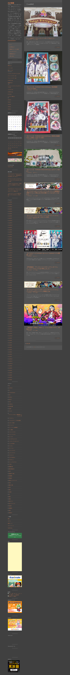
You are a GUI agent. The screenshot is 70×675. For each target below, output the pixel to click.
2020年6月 (10, 372)
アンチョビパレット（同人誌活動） (15, 420)
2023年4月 (10, 294)
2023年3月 (10, 296)
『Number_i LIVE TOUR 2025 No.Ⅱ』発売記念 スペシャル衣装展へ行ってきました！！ (15, 185)
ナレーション (11, 448)
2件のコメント (35, 172)
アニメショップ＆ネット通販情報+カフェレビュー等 (15, 415)
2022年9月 (10, 310)
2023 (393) (9, 106)
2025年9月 (10, 227)
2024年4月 (10, 266)
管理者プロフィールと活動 (14, 49)
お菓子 (10, 408)
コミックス (11, 436)
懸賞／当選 (11, 485)
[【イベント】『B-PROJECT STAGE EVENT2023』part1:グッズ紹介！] (43, 158)
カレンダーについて (12, 51)
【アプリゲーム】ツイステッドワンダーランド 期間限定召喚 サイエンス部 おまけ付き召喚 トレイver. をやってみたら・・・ (43, 193)
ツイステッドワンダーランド (14, 441)
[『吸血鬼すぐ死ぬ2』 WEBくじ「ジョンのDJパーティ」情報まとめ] (43, 315)
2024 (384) (9, 104)
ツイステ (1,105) (10, 89)
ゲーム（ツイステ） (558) (12, 78)
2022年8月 (10, 312)
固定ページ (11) (10, 70)
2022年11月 (10, 305)
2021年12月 (10, 331)
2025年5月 (10, 236)
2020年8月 (10, 368)
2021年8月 (10, 340)
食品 (10, 510)
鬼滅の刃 (10, 512)
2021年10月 (10, 335)
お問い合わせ (11, 56)
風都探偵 (10, 508)
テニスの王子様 (11, 443)
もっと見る (57, 47)
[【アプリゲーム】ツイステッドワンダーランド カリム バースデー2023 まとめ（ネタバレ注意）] (43, 210)
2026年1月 (10, 218)
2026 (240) (9, 99)
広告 (10, 482)
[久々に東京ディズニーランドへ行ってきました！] (43, 21)
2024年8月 (10, 257)
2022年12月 (10, 303)
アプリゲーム (11, 418)
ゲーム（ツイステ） (12, 434)
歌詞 (10, 496)
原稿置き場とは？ (12, 53)
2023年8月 (10, 285)
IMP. (9, 394)
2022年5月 (10, 319)
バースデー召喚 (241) (11, 96)
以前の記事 (28, 343)
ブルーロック (11, 455)
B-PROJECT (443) (10, 80)
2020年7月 (10, 370)
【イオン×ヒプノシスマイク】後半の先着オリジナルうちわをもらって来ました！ (14, 194)
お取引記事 (11, 406)
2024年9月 (10, 255)
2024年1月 (10, 273)
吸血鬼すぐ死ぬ (11, 473)
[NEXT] (21, 114)
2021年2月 (10, 354)
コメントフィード (11, 525)
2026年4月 (10, 211)
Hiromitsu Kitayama (12, 392)
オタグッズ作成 (11, 422)
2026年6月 (10, 206)
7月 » (10, 148)
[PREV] (9, 114)
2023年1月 (10, 301)
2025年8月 (10, 229)
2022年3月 (10, 324)
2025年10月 (10, 225)
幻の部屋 (11, 3)
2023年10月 (10, 280)
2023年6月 (10, 289)
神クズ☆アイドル (12, 503)
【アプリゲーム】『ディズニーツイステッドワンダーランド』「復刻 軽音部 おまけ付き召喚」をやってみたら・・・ (15, 175)
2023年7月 (10, 287)
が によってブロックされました (15, 536)
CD (9, 390)
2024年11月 (10, 250)
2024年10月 (10, 252)
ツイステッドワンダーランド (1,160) (14, 73)
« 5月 (8, 148)
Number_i (10, 397)
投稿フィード (10, 523)
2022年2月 (10, 326)
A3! (9, 385)
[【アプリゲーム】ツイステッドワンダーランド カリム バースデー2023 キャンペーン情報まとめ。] (43, 284)
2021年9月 (10, 338)
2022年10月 (10, 308)
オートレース (11, 425)
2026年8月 (10, 202)
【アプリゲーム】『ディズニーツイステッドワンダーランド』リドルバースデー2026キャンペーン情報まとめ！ (15, 190)
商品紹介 (10, 478)
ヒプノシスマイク (12, 450)
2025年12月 (10, 220)
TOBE (10, 401)
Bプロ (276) (9, 94)
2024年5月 (10, 264)
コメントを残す (35, 39)
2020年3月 (10, 379)
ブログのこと (11, 459)
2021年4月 (10, 349)
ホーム (10, 44)
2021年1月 (10, 356)
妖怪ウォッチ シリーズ (13, 480)
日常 (10, 487)
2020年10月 (10, 363)
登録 (8, 518)
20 (10, 145)
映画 (10, 489)
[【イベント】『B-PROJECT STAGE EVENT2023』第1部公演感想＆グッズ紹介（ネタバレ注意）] (43, 117)
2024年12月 (10, 248)
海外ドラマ (11, 501)
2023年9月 (10, 282)
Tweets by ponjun (10, 166)
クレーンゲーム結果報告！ (13, 427)
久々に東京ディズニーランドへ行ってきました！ (40, 38)
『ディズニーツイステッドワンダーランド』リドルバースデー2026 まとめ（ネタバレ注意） (15, 180)
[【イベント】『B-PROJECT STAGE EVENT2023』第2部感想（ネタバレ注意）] (43, 68)
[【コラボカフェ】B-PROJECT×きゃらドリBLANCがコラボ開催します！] (43, 240)
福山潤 (10, 505)
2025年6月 (10, 234)
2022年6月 (10, 317)
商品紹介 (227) (10, 82)
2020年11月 (10, 361)
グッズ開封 (11, 429)
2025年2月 (10, 243)
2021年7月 (10, 342)
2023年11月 (10, 278)
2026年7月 (10, 204)
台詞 (10, 471)
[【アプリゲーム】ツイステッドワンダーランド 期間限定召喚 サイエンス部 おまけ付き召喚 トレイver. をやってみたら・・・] (43, 186)
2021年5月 (10, 347)
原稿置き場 (11, 466)
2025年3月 (10, 241)
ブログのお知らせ (12, 457)
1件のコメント (35, 218)
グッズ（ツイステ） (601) (12, 75)
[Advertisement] (15, 556)
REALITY (10, 399)
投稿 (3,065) (10, 65)
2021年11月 (10, 333)
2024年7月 (10, 259)
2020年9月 (10, 365)
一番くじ (10, 464)
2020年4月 (10, 377)
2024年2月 (10, 271)
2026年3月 (10, 213)
